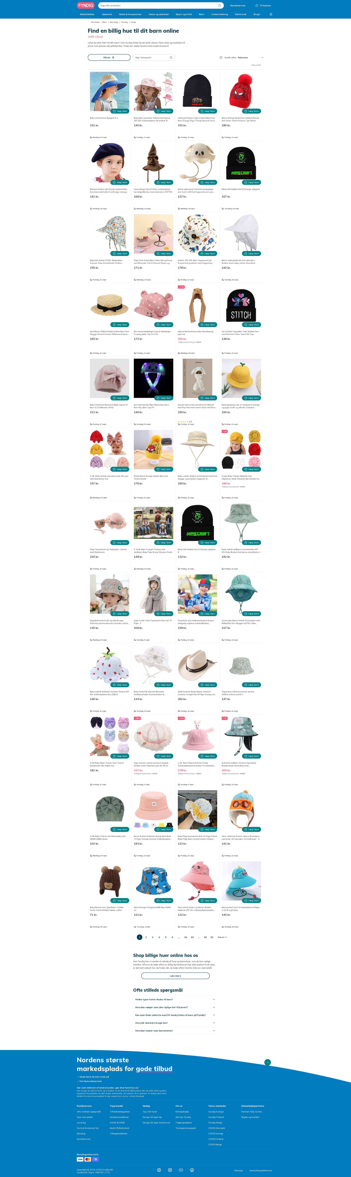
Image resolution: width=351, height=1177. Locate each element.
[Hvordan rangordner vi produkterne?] (221, 57)
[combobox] (161, 5)
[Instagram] (170, 1170)
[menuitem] (87, 14)
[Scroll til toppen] (267, 1062)
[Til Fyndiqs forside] (86, 5)
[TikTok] (159, 1170)
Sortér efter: (231, 57)
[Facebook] (192, 1170)
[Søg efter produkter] (219, 5)
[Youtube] (181, 1170)
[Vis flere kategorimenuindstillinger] (271, 14)
